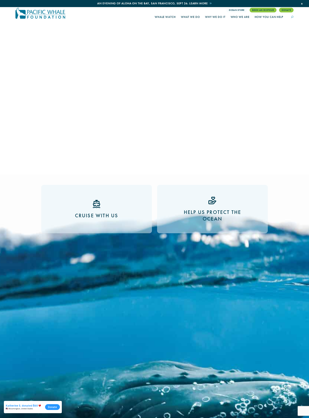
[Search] (292, 17)
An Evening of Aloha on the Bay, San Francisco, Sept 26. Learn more (152, 3)
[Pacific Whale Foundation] (40, 13)
